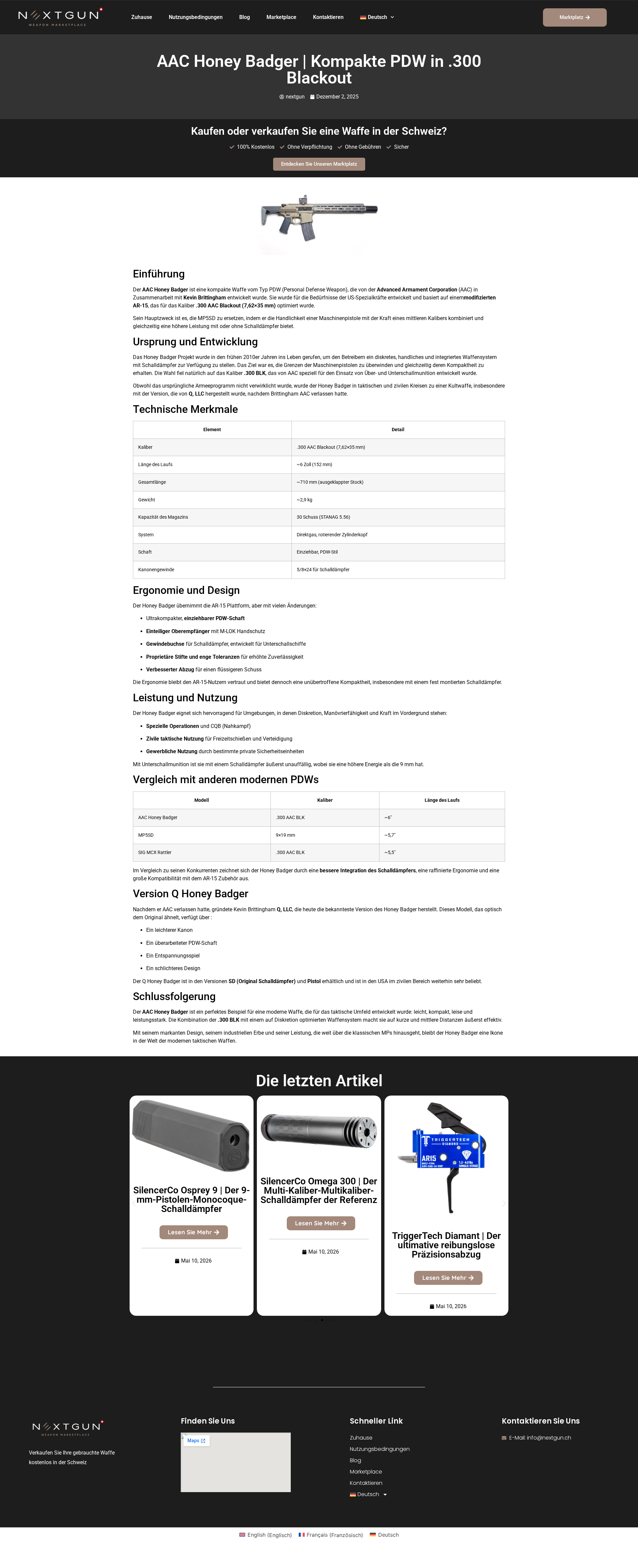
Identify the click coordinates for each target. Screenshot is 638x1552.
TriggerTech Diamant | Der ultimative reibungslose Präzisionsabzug (446, 1245)
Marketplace (281, 17)
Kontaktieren (328, 17)
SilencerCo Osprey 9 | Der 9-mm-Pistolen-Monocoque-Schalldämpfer (191, 1199)
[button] (134, 1203)
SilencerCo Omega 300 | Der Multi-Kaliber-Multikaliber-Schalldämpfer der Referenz (319, 1190)
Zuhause (141, 17)
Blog (244, 17)
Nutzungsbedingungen (196, 17)
